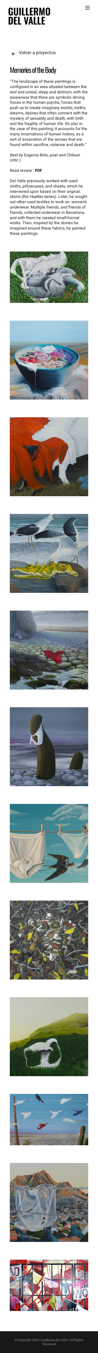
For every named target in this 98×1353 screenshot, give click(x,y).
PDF (38, 171)
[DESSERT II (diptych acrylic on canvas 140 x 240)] (49, 1119)
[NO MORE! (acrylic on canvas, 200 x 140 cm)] (49, 1285)
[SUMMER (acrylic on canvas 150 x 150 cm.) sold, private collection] (49, 1036)
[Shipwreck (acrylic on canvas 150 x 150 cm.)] (49, 553)
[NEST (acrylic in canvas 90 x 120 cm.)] (49, 843)
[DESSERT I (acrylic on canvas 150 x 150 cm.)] (49, 360)
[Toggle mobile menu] (87, 7)
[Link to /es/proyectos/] (13, 53)
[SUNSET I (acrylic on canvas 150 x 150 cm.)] (49, 650)
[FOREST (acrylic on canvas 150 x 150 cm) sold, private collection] (49, 940)
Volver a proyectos (37, 52)
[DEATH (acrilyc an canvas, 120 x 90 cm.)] (49, 277)
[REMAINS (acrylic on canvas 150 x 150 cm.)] (49, 1202)
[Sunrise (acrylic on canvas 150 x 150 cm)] (49, 456)
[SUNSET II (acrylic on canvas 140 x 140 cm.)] (49, 746)
